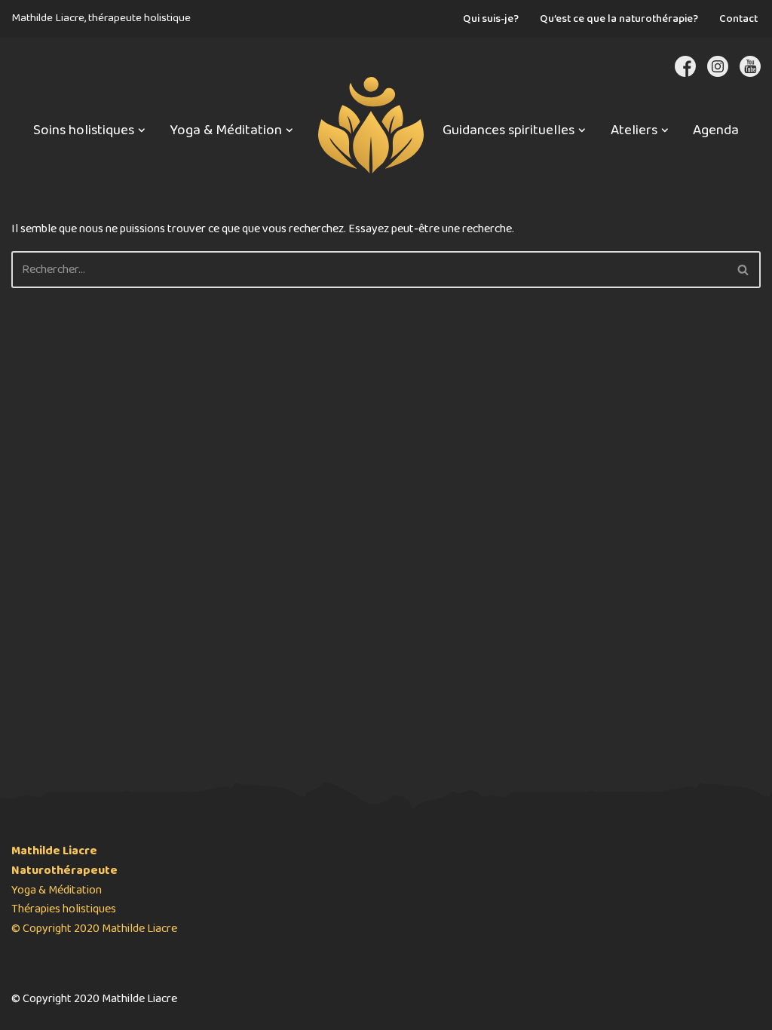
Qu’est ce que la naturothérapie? (619, 19)
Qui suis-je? (491, 19)
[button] (142, 130)
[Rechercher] (744, 269)
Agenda (716, 130)
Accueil (368, 106)
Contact (738, 19)
